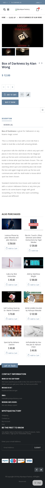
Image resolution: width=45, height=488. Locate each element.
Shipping (5, 415)
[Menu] (8, 9)
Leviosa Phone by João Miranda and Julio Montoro (11, 237)
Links (38, 2)
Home (4, 17)
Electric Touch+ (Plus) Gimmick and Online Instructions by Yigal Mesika (33, 238)
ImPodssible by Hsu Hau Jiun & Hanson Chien (33, 344)
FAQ (3, 424)
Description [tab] (7, 118)
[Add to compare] (27, 94)
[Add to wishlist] (22, 94)
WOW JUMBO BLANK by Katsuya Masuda (33, 309)
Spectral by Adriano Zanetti (11, 343)
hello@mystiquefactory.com (12, 398)
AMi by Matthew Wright (33, 275)
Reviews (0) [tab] (8, 124)
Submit (37, 447)
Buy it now (10, 102)
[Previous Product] (39, 63)
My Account (6, 421)
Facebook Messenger (10, 390)
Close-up (12, 17)
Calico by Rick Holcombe (11, 275)
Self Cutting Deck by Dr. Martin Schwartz (12, 309)
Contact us (5, 418)
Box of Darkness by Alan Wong (19, 65)
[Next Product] (42, 63)
